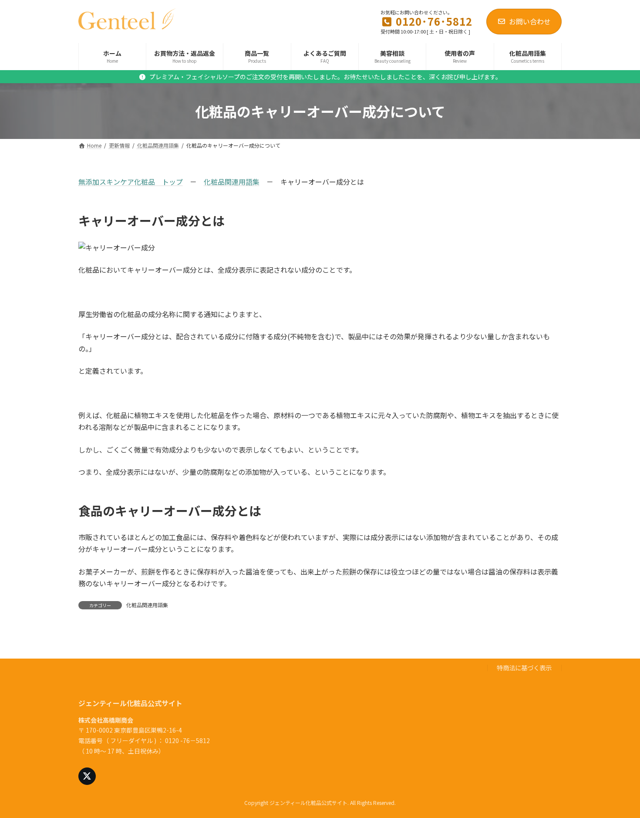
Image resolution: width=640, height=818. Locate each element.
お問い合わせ (530, 21)
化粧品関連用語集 (231, 181)
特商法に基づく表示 (524, 668)
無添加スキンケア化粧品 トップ (130, 181)
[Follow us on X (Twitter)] (87, 776)
